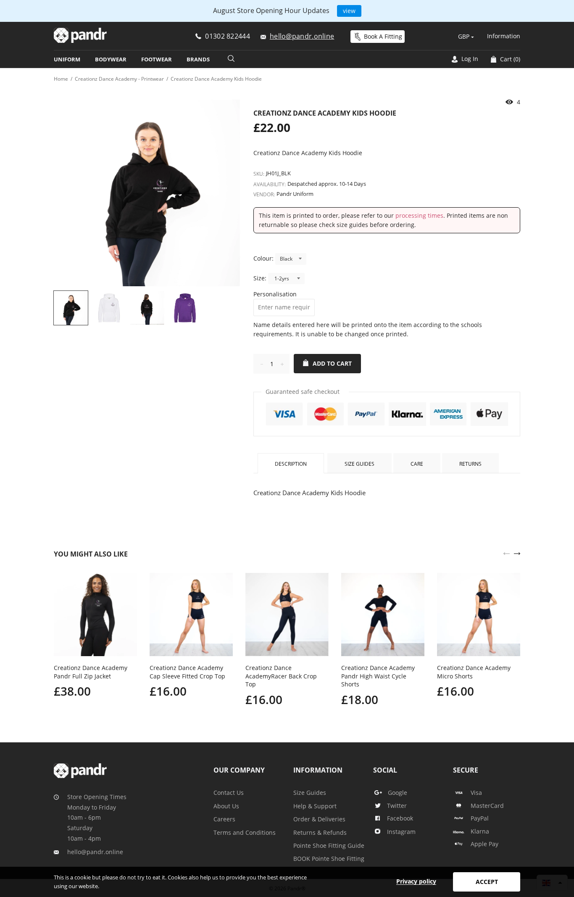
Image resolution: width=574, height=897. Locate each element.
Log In (469, 59)
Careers (224, 819)
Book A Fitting (383, 36)
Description (291, 463)
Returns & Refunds (320, 832)
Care (417, 463)
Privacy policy (416, 881)
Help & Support (315, 806)
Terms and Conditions (244, 832)
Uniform (67, 59)
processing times (419, 215)
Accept (487, 882)
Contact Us (228, 793)
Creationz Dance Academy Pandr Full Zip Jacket (90, 672)
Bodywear (110, 59)
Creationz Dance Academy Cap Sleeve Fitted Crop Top (187, 672)
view (349, 11)
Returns (470, 463)
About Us (226, 806)
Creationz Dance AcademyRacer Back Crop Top (281, 676)
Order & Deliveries (319, 819)
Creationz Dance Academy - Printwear (119, 78)
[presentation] (506, 552)
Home (61, 78)
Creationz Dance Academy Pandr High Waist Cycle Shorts (378, 676)
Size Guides (359, 463)
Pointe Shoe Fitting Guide (328, 846)
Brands (198, 59)
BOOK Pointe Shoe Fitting (328, 859)
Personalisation (275, 294)
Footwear (156, 59)
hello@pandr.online (95, 852)
